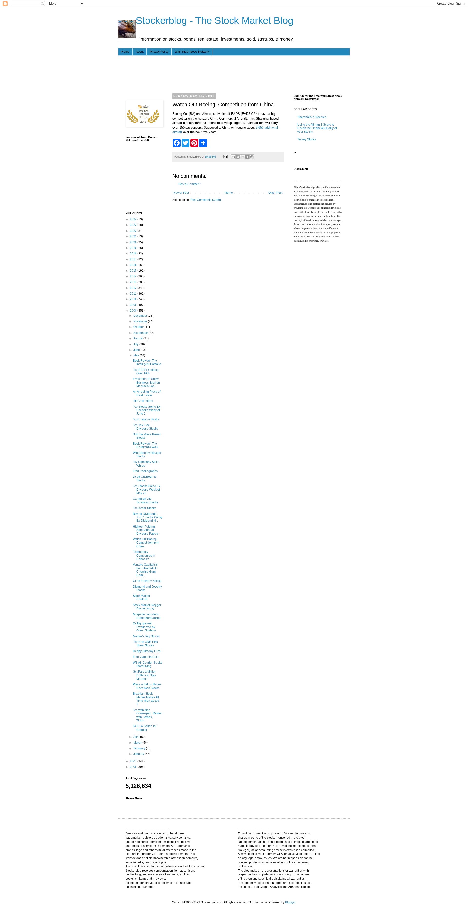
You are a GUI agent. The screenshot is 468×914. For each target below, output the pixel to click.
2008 (133, 310)
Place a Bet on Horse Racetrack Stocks (147, 686)
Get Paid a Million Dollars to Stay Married (144, 675)
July (136, 344)
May (136, 355)
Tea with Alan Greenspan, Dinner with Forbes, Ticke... (147, 715)
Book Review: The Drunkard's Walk (145, 445)
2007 (133, 761)
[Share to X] (242, 156)
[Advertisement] (214, 74)
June (137, 350)
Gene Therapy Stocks (147, 581)
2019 (133, 248)
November (140, 321)
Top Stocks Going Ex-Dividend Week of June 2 (147, 410)
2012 (133, 288)
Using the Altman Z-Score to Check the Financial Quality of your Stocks (317, 128)
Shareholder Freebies (311, 117)
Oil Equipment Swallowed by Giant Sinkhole (144, 627)
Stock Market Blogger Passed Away (147, 606)
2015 (133, 270)
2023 (133, 225)
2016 (133, 265)
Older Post (275, 192)
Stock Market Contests (141, 597)
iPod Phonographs (145, 471)
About (140, 51)
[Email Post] (225, 156)
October (139, 327)
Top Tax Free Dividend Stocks (145, 426)
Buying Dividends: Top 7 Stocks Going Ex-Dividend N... (147, 517)
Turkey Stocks (306, 139)
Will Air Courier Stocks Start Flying (147, 664)
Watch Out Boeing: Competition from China (146, 543)
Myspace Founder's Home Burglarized (147, 616)
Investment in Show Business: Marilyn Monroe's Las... (146, 382)
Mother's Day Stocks (146, 636)
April (136, 737)
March (137, 742)
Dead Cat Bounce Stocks (144, 478)
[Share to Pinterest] (251, 156)
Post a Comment (189, 184)
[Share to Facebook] (247, 156)
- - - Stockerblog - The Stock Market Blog (205, 20)
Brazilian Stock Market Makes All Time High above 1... (146, 699)
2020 (133, 242)
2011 (133, 293)
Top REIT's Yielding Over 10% (146, 371)
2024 (133, 219)
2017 (133, 259)
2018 (133, 253)
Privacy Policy (159, 51)
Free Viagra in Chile (146, 657)
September (141, 333)
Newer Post (181, 192)
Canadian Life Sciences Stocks (145, 500)
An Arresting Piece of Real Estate (146, 393)
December (140, 315)
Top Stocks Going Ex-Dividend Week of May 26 (147, 489)
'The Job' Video (143, 401)
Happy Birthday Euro (146, 651)
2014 (133, 276)
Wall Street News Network (192, 51)
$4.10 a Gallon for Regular (144, 727)
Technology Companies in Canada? (144, 555)
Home (125, 51)
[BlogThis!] (237, 156)
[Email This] (233, 156)
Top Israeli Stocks (144, 508)
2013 (133, 282)
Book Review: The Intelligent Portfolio (147, 362)
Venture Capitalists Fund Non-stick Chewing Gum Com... (145, 570)
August (138, 338)
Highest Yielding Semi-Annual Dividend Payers (145, 530)
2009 (133, 305)
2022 (133, 231)
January (139, 754)
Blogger (290, 902)
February (139, 748)
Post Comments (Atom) (205, 200)
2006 (133, 767)
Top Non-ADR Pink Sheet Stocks (145, 643)
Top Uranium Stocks (146, 419)
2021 (133, 236)
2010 (133, 299)
